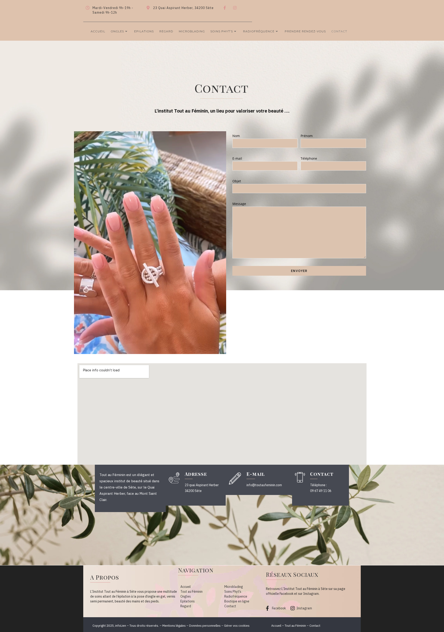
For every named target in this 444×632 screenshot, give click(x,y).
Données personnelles (205, 626)
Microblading (233, 587)
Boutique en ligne (236, 601)
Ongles (185, 596)
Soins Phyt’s (232, 591)
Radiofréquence (235, 596)
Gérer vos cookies (237, 626)
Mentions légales (174, 626)
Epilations (187, 601)
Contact (230, 606)
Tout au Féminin (191, 591)
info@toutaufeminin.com (264, 485)
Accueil (185, 587)
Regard (185, 606)
